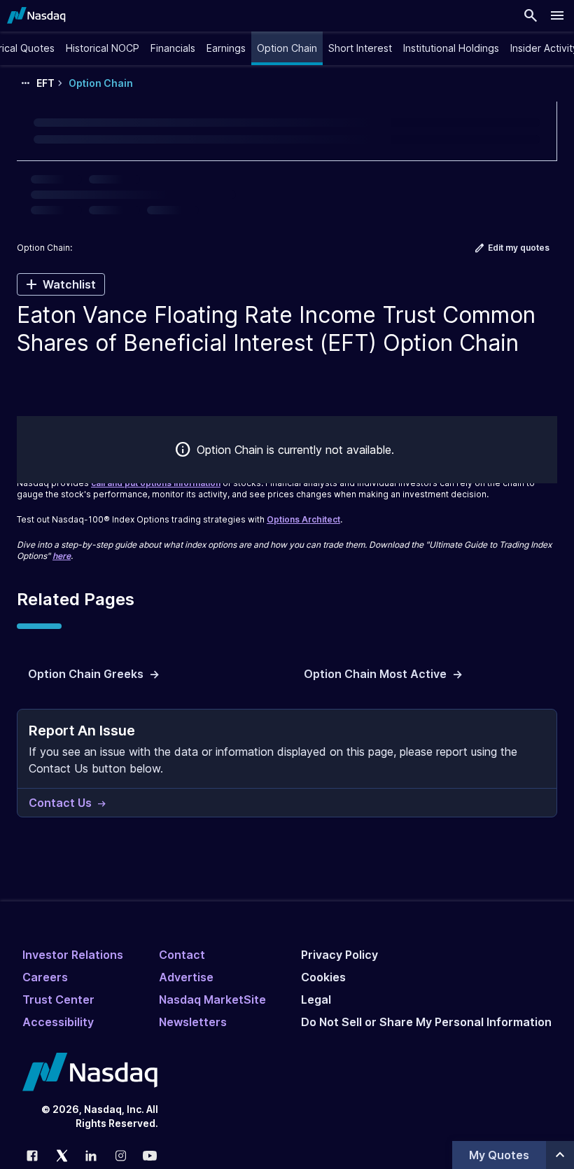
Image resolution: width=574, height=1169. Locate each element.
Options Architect (303, 519)
